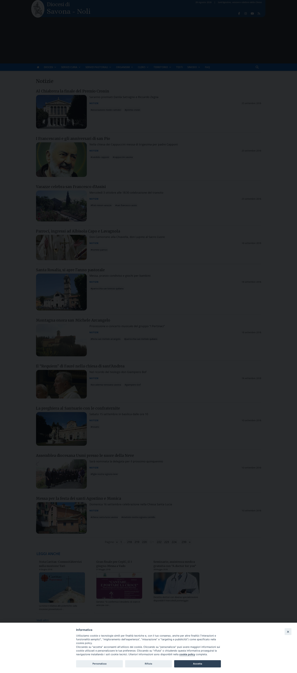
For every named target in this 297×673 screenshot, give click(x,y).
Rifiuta (148, 663)
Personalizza (99, 663)
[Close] (288, 631)
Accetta (197, 663)
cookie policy (187, 654)
